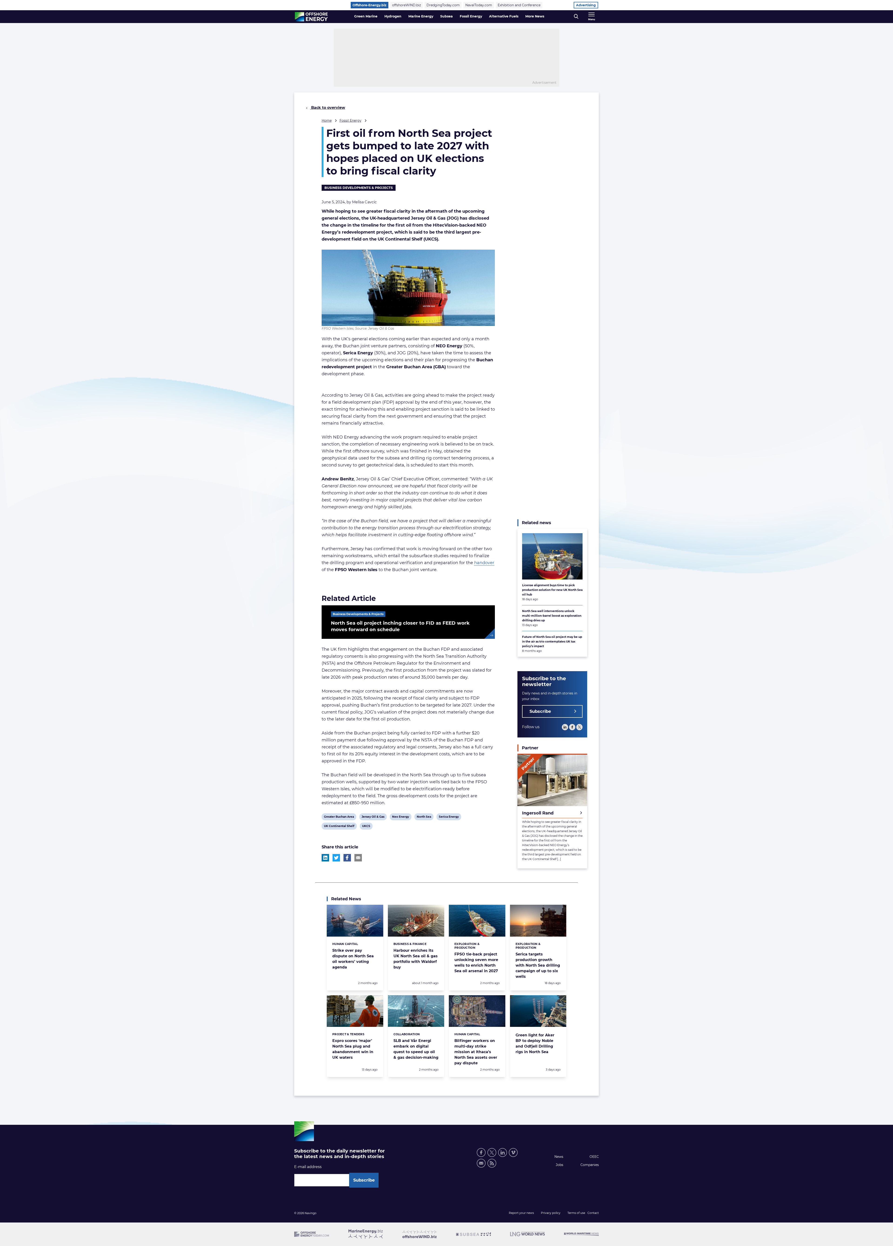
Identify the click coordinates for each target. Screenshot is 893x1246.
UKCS (366, 827)
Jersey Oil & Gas (372, 817)
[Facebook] (572, 727)
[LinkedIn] (565, 727)
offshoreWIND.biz (406, 5)
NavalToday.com (478, 5)
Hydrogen (392, 16)
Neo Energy (400, 817)
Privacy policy (550, 1213)
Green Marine (365, 16)
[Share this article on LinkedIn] (325, 857)
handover (484, 562)
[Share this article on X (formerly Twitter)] (336, 857)
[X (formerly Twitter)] (491, 1152)
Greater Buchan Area (339, 817)
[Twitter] (579, 727)
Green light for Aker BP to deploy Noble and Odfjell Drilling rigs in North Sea (535, 1043)
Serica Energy (449, 817)
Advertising (586, 5)
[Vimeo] (513, 1152)
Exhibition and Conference (519, 5)
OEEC (594, 1157)
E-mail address (308, 1167)
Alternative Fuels (503, 16)
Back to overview (327, 107)
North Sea (424, 817)
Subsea (446, 16)
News (558, 1157)
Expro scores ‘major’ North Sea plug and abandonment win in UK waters (352, 1049)
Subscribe (540, 711)
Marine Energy (420, 16)
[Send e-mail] (481, 1163)
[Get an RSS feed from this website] (491, 1163)
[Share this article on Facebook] (347, 857)
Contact (593, 1213)
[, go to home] (311, 16)
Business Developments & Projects (358, 188)
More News (534, 16)
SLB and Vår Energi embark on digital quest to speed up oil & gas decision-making (415, 1049)
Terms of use (576, 1213)
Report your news (521, 1213)
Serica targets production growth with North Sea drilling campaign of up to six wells (538, 965)
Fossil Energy (471, 16)
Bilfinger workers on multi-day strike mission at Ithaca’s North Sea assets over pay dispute (475, 1051)
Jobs (559, 1165)
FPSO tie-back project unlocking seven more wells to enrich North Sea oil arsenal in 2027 (476, 962)
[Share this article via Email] (358, 857)
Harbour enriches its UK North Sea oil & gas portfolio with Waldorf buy (415, 958)
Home (327, 120)
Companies (589, 1165)
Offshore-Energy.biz (370, 5)
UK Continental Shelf (339, 827)
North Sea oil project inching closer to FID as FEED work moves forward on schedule (400, 626)
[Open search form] (576, 16)
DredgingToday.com (443, 5)
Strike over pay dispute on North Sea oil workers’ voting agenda (353, 958)
